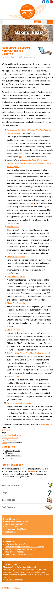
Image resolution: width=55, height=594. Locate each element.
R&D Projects (8, 507)
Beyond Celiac (13, 226)
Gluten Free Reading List (11, 435)
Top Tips (8, 458)
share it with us (45, 424)
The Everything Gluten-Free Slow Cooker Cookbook (28, 353)
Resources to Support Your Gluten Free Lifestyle (24, 547)
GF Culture (6, 430)
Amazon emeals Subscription (19, 403)
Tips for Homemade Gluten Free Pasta (20, 549)
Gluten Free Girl (13, 330)
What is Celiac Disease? (14, 552)
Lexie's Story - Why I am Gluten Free (19, 554)
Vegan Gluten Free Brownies (16, 521)
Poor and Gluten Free (16, 276)
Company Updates (12, 451)
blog (20, 157)
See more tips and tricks (13, 580)
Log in (4, 443)
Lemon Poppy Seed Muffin (15, 529)
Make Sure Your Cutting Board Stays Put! (19, 567)
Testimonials (8, 500)
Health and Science (13, 456)
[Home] (28, 11)
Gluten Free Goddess (16, 256)
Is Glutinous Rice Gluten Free (16, 544)
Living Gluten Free (9, 440)
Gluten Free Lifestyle (10, 438)
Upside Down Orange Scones (16, 524)
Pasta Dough (10, 532)
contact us (31, 471)
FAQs (4, 492)
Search (38, 22)
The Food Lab (13, 376)
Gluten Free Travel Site (16, 303)
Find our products (11, 485)
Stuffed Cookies (11, 526)
